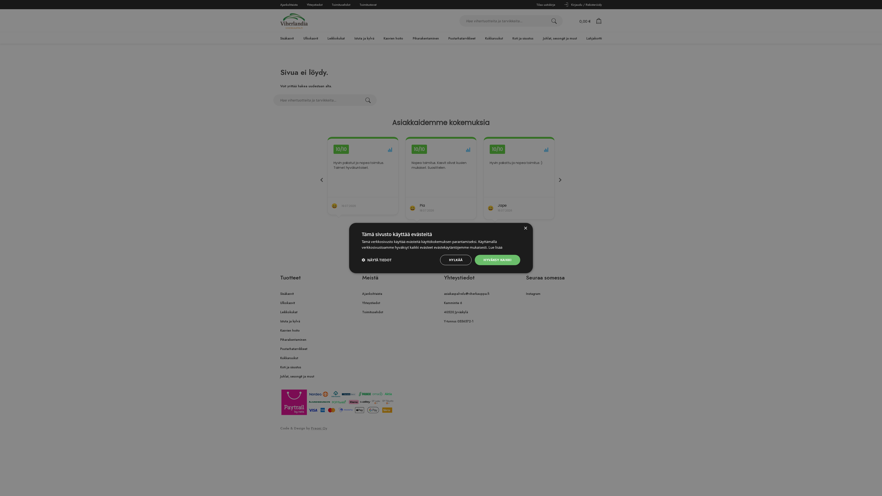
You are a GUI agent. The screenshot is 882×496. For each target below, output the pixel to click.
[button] (377, 260)
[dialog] (441, 248)
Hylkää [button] (456, 260)
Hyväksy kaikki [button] (497, 260)
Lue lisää (495, 247)
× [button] (525, 228)
